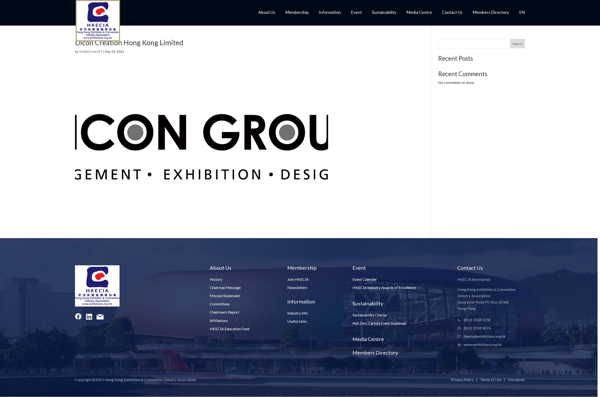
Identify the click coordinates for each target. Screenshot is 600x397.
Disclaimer (516, 379)
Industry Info (297, 313)
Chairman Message (225, 287)
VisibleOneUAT (90, 51)
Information (330, 13)
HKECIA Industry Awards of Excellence (384, 287)
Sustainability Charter (369, 315)
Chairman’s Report (224, 312)
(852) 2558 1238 (477, 320)
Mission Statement (225, 295)
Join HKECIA (298, 279)
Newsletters (297, 287)
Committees (220, 304)
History (216, 279)
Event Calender (364, 279)
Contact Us (452, 13)
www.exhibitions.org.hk (483, 344)
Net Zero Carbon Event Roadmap (379, 323)
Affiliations (219, 320)
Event (356, 13)
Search (517, 44)
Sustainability (384, 13)
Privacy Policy (462, 379)
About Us (266, 13)
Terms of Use (490, 379)
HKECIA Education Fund (229, 328)
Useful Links (297, 321)
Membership (297, 13)
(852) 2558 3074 (477, 328)
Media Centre (419, 13)
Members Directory (490, 13)
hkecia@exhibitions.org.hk (485, 336)
